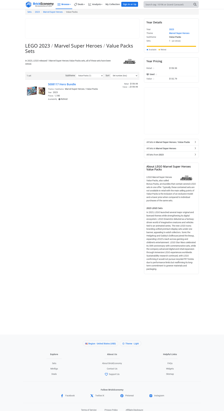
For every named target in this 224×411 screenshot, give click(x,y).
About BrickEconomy (112, 363)
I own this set (118, 94)
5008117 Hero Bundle (62, 84)
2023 (37, 12)
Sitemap (170, 374)
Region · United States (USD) (102, 343)
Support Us (114, 374)
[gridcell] (171, 46)
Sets (29, 12)
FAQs (169, 363)
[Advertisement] (82, 27)
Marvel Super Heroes (53, 12)
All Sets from (155, 154)
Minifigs (54, 368)
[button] (153, 68)
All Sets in (168, 142)
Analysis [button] (96, 4)
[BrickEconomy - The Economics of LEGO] (39, 4)
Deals (54, 374)
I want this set (119, 98)
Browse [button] (65, 4)
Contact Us (112, 368)
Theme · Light (132, 343)
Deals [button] (80, 4)
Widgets (170, 368)
